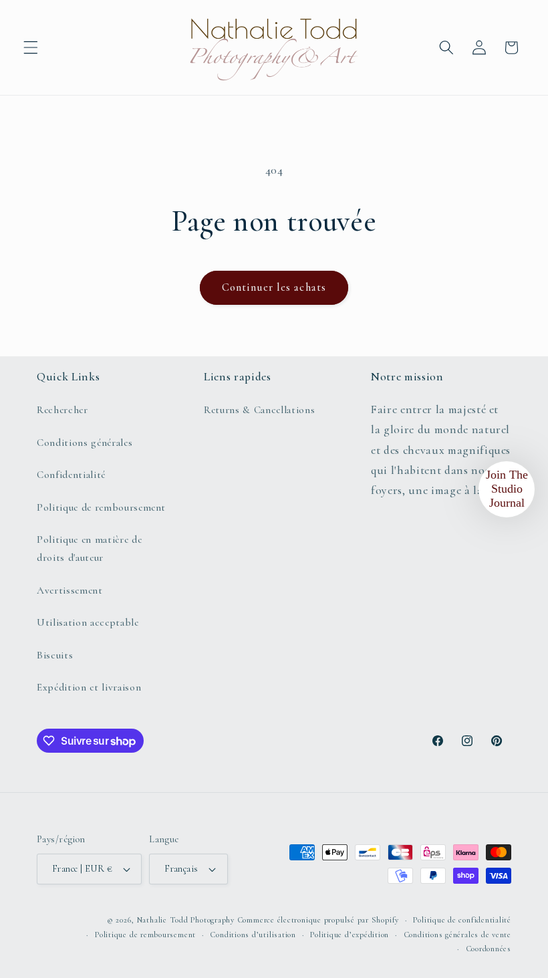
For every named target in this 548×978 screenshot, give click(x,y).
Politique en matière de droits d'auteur (89, 548)
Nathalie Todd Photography (186, 920)
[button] (31, 47)
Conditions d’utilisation (252, 934)
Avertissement (70, 590)
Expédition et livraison (89, 687)
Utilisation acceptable (88, 622)
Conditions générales (84, 443)
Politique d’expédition (349, 934)
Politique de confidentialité (462, 920)
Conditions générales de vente (457, 934)
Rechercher (62, 410)
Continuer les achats (274, 287)
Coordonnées (488, 948)
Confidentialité (71, 475)
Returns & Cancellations (259, 410)
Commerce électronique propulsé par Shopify (318, 920)
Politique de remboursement (101, 507)
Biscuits (55, 655)
